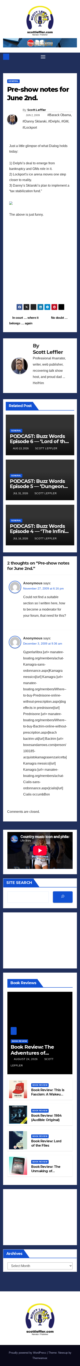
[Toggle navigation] (43, 57)
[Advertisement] (40, 264)
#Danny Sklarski (35, 121)
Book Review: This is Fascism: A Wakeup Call (47, 1094)
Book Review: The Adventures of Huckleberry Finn (32, 1053)
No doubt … (60, 317)
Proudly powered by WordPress (28, 1352)
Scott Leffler (36, 110)
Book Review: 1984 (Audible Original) (46, 1118)
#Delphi (54, 121)
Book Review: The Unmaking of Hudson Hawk (45, 1171)
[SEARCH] (63, 897)
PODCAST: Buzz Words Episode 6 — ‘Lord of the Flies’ (39, 441)
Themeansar (39, 1358)
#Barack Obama (59, 115)
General (13, 81)
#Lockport (30, 127)
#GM (64, 121)
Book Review (19, 1041)
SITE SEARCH (19, 882)
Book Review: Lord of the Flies (46, 1143)
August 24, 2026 (26, 1059)
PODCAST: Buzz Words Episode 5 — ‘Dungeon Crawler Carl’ (37, 486)
